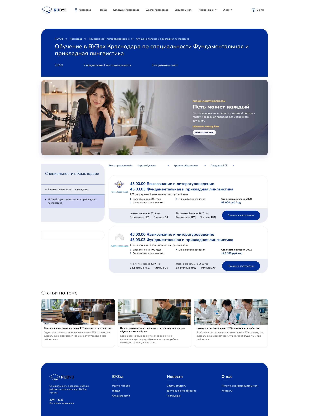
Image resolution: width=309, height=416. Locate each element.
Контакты (227, 390)
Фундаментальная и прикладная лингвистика (162, 38)
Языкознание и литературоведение (109, 38)
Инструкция (174, 395)
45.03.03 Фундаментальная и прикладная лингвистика (72, 201)
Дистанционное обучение (181, 390)
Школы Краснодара (157, 9)
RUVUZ (59, 38)
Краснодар (85, 9)
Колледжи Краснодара (126, 9)
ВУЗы (103, 9)
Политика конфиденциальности (240, 385)
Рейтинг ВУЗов (121, 385)
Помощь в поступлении (241, 215)
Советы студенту (176, 385)
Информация (206, 9)
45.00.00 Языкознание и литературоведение (172, 183)
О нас (226, 9)
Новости (175, 376)
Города (116, 390)
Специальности (183, 9)
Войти (260, 9)
